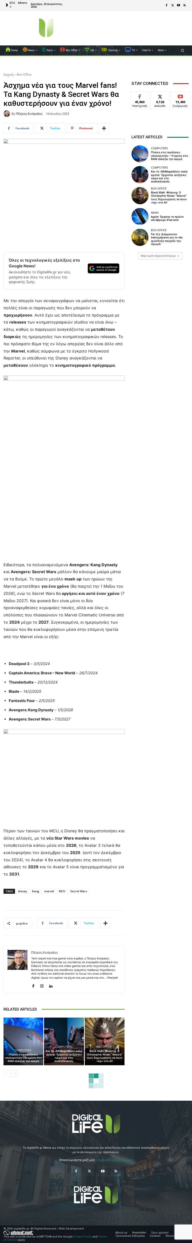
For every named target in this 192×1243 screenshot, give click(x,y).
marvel (49, 891)
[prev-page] (7, 1073)
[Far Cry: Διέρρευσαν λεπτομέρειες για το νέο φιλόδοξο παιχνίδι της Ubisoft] (140, 237)
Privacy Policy (83, 1236)
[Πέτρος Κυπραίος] (8, 113)
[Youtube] (179, 5)
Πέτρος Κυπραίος (29, 113)
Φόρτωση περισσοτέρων (158, 256)
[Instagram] (42, 985)
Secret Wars (78, 891)
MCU (62, 891)
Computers (22, 1050)
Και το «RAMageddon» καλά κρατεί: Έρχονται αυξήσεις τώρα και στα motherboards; (64, 1056)
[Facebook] (167, 5)
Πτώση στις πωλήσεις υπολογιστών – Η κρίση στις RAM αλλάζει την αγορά (23, 1058)
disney (22, 891)
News (154, 212)
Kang (35, 891)
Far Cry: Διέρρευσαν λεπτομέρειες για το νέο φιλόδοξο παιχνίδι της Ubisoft (167, 239)
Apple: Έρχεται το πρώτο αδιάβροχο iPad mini (167, 218)
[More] (104, 128)
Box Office (24, 74)
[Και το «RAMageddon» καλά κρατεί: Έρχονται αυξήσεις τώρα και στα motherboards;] (64, 1041)
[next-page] (15, 1073)
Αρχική (9, 74)
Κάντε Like (140, 95)
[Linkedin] (50, 985)
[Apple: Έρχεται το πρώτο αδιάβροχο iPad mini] (140, 216)
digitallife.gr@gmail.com (115, 1160)
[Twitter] (173, 5)
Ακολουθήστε (161, 95)
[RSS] (185, 5)
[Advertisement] (160, 302)
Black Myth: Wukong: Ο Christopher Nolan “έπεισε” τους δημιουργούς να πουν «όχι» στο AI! (104, 1056)
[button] (183, 50)
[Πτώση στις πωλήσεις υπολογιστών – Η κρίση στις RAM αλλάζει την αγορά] (23, 1041)
